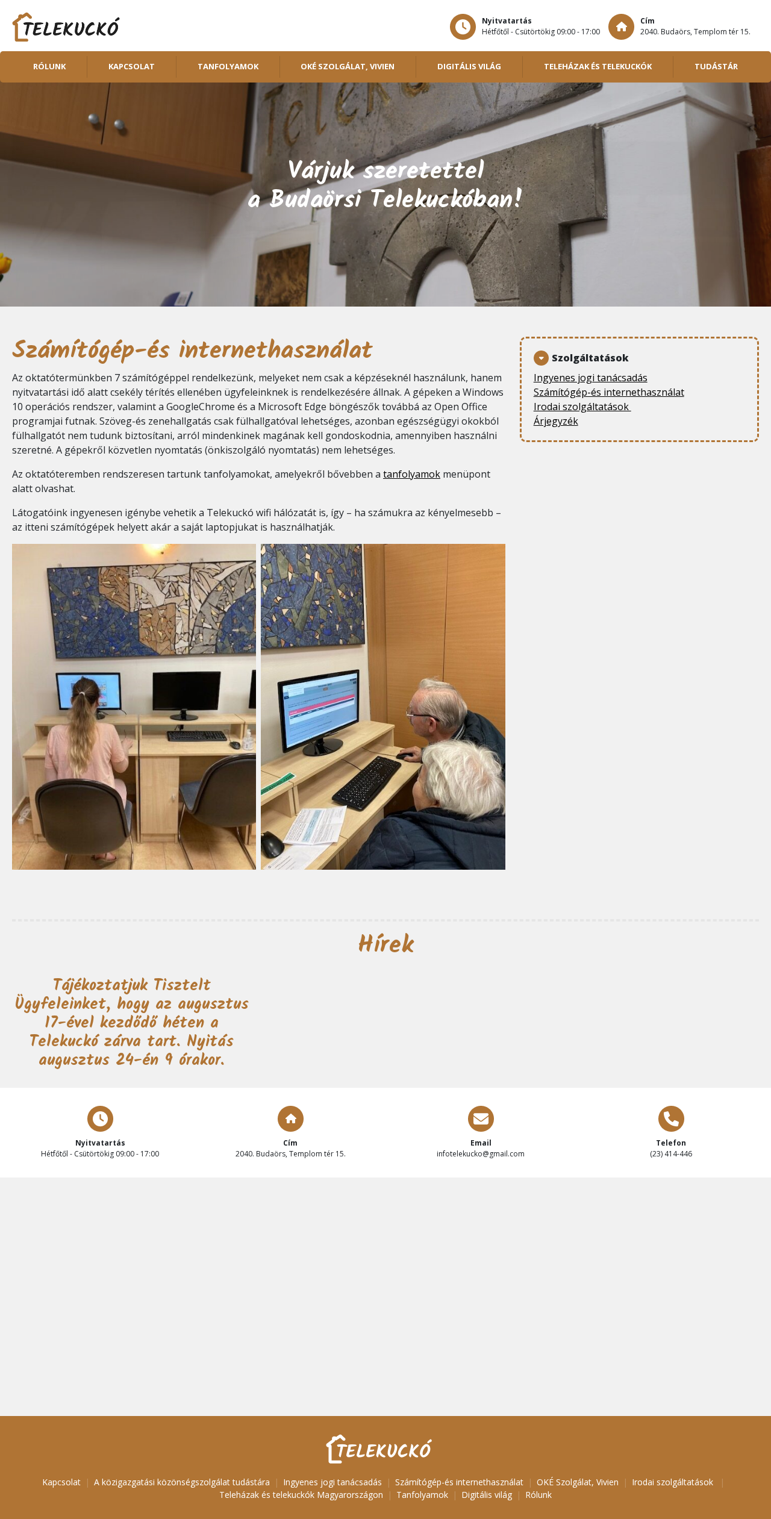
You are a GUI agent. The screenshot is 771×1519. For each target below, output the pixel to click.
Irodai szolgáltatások (582, 406)
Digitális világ (469, 66)
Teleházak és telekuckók (598, 66)
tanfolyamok (411, 474)
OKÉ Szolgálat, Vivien (348, 66)
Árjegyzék (556, 421)
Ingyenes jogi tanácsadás (591, 377)
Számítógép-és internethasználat (609, 392)
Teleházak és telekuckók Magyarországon (301, 1494)
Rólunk (49, 66)
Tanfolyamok (228, 66)
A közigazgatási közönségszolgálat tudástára (182, 1482)
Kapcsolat (131, 66)
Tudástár (716, 66)
